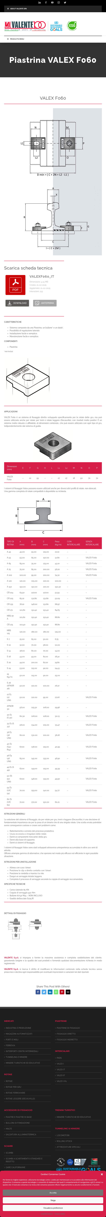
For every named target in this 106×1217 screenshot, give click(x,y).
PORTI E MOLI (12, 1040)
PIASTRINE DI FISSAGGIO (68, 1028)
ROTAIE (9, 1081)
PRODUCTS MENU (17, 39)
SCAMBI (9, 1153)
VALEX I (60, 1064)
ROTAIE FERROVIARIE (15, 1093)
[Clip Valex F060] (53, 109)
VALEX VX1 (62, 1081)
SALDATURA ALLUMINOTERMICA (21, 1134)
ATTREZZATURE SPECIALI (68, 1147)
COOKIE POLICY (47, 1214)
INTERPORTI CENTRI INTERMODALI (22, 1051)
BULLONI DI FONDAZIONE (18, 1123)
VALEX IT (61, 1069)
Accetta (53, 1193)
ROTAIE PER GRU (13, 1087)
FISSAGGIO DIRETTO (66, 1034)
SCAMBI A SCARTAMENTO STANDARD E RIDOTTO (24, 1160)
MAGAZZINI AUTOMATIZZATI (19, 1034)
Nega (53, 1200)
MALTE (9, 1129)
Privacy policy (60, 1214)
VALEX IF (61, 1075)
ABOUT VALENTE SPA (18, 9)
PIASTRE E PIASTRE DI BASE (19, 1117)
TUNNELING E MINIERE (16, 1057)
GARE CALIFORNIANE (15, 1167)
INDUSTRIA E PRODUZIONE (18, 1028)
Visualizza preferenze (53, 1208)
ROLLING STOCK (64, 1141)
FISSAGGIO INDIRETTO (67, 1040)
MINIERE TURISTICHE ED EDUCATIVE (23, 1063)
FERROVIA (10, 1045)
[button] (101, 1174)
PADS (59, 1058)
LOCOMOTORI (63, 1135)
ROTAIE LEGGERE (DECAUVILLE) (20, 1099)
